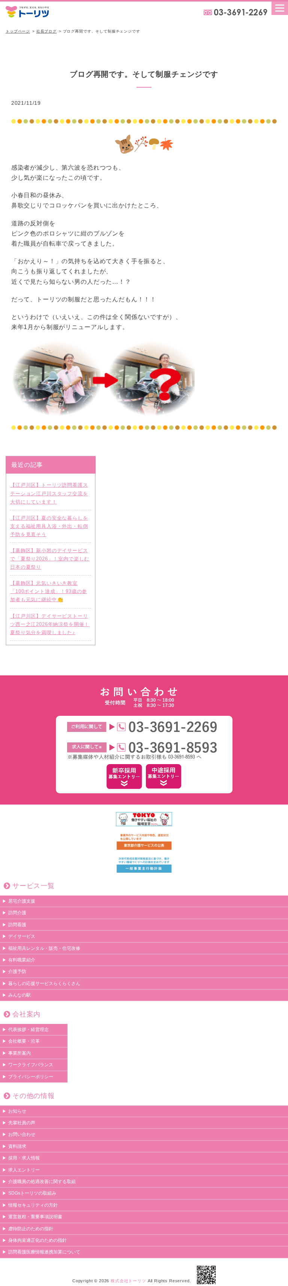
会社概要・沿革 (24, 1041)
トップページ (18, 31)
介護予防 (17, 971)
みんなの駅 (19, 995)
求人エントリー (24, 1170)
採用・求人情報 (24, 1158)
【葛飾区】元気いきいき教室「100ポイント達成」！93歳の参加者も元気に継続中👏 (48, 591)
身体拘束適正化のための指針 (37, 1240)
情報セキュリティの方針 (33, 1205)
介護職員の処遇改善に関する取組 (42, 1181)
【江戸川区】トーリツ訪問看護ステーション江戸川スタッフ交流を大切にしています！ (49, 493)
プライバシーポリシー (30, 1076)
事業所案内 (19, 1053)
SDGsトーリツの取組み (32, 1193)
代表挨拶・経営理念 (28, 1029)
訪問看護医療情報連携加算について (44, 1252)
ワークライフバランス (30, 1064)
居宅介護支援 (21, 901)
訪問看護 (17, 924)
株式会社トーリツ (128, 1281)
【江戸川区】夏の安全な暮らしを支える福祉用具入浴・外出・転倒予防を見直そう (49, 526)
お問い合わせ (21, 1134)
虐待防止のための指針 (30, 1228)
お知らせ (17, 1111)
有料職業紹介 (21, 960)
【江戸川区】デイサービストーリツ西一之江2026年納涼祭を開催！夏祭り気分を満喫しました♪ (49, 624)
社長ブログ (46, 31)
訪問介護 (17, 912)
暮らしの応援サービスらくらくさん (44, 983)
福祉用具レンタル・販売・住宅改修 (44, 948)
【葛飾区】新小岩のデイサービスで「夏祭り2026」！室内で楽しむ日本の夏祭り (49, 559)
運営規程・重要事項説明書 (35, 1216)
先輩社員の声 (21, 1122)
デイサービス (21, 936)
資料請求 (17, 1146)
